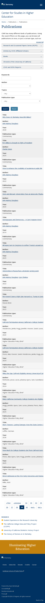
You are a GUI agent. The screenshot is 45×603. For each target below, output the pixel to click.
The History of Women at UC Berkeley (17, 534)
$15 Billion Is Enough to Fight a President (17, 143)
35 (41, 503)
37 (12, 507)
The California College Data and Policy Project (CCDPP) (20, 525)
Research (5, 517)
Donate (20, 565)
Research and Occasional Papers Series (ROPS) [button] (20, 45)
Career (34, 565)
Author (4, 82)
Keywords (6, 75)
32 (27, 503)
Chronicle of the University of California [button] (17, 62)
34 (36, 503)
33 (31, 503)
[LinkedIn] (7, 561)
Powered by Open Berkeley (10, 586)
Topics (4, 90)
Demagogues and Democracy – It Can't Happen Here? (22, 220)
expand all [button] (39, 42)
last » (40, 507)
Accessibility (6, 589)
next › (33, 507)
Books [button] (5, 56)
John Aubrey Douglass (10, 123)
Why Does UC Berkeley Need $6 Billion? (17, 117)
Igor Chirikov (23, 277)
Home (4, 22)
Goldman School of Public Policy (13, 571)
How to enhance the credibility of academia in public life (22, 168)
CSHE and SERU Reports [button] (12, 67)
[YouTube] (11, 561)
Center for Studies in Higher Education (18, 15)
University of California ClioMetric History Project (21, 530)
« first (9, 503)
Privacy (4, 594)
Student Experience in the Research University (20, 520)
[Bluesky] (20, 561)
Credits (27, 565)
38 (17, 507)
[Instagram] (16, 561)
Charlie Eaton (7, 149)
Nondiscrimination (8, 591)
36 (7, 507)
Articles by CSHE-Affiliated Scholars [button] (16, 51)
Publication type (8, 97)
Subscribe (12, 565)
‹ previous (18, 503)
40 (27, 507)
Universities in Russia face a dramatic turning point (21, 271)
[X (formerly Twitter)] (3, 561)
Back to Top (39, 600)
